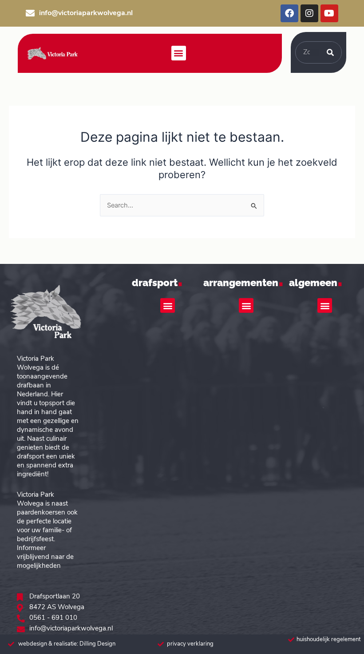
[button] (178, 53)
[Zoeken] (330, 52)
